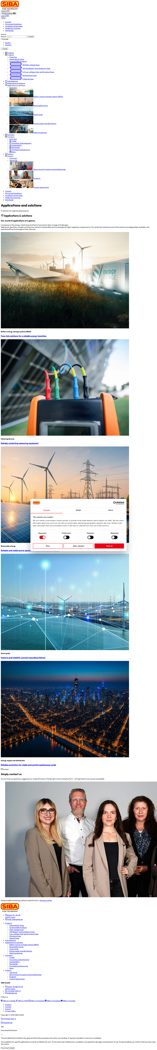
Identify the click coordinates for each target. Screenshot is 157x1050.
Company (8, 955)
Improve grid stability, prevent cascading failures (23, 657)
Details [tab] (78, 510)
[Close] (2, 1034)
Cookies (8, 1005)
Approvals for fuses (16, 925)
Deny (48, 546)
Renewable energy (16, 947)
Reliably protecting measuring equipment (19, 443)
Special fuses (14, 938)
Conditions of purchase (14, 26)
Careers (8, 970)
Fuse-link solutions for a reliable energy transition (23, 336)
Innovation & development (19, 960)
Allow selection (78, 546)
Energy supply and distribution (20, 951)
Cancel (12, 1048)
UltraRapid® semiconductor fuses (22, 932)
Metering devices (16, 953)
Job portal (13, 972)
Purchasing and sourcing (18, 966)
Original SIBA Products (18, 927)
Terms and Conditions (13, 24)
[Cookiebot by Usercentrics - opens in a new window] (115, 503)
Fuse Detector (10, 940)
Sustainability (14, 962)
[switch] (66, 537)
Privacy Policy (10, 1011)
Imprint (8, 1009)
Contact (8, 22)
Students (12, 977)
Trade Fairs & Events (13, 28)
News (11, 968)
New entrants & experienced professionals (25, 975)
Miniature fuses (15, 936)
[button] (9, 53)
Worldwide (9, 30)
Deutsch (8, 45)
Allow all (109, 546)
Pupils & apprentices (17, 979)
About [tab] (110, 510)
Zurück (5, 49)
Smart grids (13, 949)
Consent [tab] (46, 510)
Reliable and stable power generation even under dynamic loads (30, 550)
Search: (4, 36)
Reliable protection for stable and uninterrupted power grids (28, 765)
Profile (11, 957)
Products (8, 923)
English (8, 43)
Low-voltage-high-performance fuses (23, 934)
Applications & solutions (14, 942)
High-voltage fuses (16, 930)
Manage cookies (46, 900)
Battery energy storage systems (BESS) (24, 945)
